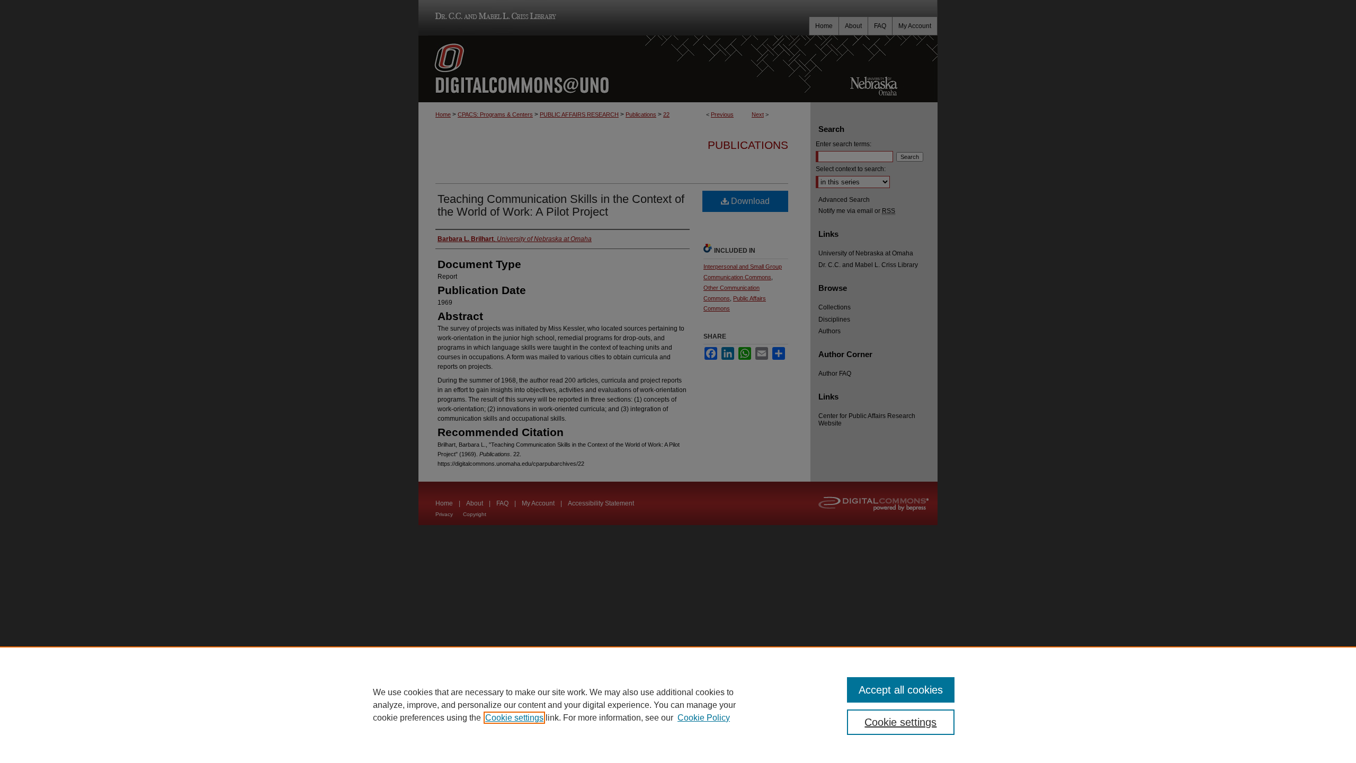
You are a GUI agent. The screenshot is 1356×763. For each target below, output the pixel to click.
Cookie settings (514, 717)
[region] (678, 704)
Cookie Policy (703, 717)
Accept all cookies (901, 690)
